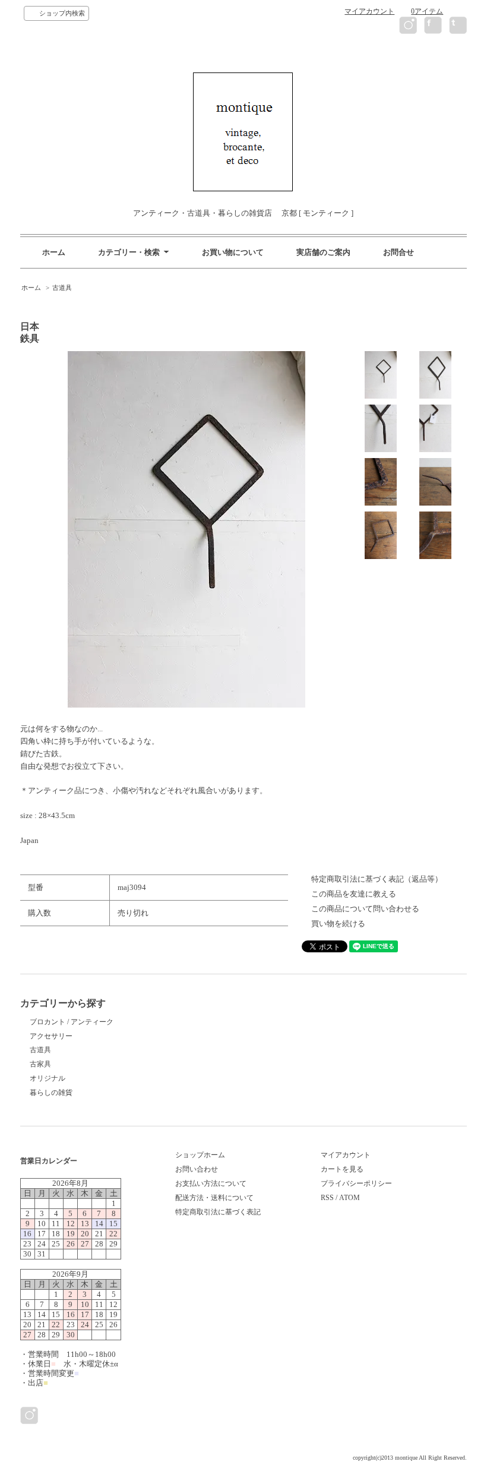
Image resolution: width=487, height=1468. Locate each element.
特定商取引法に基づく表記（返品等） (376, 879)
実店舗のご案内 (323, 252)
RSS (327, 1198)
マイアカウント (369, 11)
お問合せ (398, 252)
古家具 (40, 1064)
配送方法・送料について (214, 1198)
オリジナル (47, 1078)
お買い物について (233, 252)
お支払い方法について (210, 1183)
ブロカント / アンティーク (71, 1022)
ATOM (349, 1198)
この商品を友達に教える (353, 893)
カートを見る (342, 1169)
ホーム (53, 252)
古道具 (62, 287)
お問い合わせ (196, 1169)
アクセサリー (51, 1036)
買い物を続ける (338, 923)
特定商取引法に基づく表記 (218, 1212)
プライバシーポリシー (356, 1183)
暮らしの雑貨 (51, 1092)
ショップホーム (200, 1155)
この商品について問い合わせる (365, 908)
